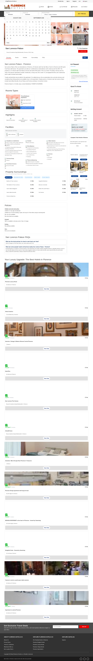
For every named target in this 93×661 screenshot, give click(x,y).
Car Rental (64, 6)
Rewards (75, 6)
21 (32, 32)
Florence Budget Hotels (39, 642)
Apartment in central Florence (13, 610)
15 (36, 30)
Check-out (25, 13)
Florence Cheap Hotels (38, 647)
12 (48, 27)
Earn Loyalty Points (8, 649)
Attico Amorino (9, 311)
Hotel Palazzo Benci (73, 172)
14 (32, 30)
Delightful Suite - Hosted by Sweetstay (15, 550)
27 (19, 35)
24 (10, 35)
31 (10, 38)
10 (42, 27)
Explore (64, 640)
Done (48, 42)
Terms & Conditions (9, 644)
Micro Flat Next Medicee (83, 172)
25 (13, 35)
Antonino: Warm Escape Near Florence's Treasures (18, 460)
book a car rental (80, 129)
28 (23, 35)
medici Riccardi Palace (14, 251)
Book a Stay (83, 51)
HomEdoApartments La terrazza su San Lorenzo (84, 155)
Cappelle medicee (56, 249)
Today (8, 42)
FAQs (43, 57)
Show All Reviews (83, 81)
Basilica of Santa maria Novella (39, 250)
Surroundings (34, 57)
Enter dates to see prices (27, 107)
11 (45, 27)
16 (39, 30)
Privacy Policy (7, 642)
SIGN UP (84, 626)
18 (45, 30)
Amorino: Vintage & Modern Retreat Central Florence (19, 341)
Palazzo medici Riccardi (25, 251)
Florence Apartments (38, 649)
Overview (8, 57)
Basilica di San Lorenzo (17, 250)
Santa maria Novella (51, 250)
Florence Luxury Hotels (38, 644)
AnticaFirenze (8, 430)
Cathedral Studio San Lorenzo (74, 189)
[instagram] (88, 659)
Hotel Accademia (74, 155)
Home (42, 6)
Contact (85, 6)
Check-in (8, 13)
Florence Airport (77, 115)
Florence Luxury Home (11, 281)
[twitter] (84, 659)
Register (74, 1)
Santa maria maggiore (27, 250)
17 (42, 30)
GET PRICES (82, 14)
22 (26, 32)
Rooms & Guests (45, 13)
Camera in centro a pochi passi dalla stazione (17, 580)
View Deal (74, 159)
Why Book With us (8, 647)
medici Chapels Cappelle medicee (44, 249)
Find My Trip (60, 1)
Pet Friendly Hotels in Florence (40, 640)
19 (48, 30)
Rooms (17, 57)
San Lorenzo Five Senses (11, 401)
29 (26, 35)
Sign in (67, 1)
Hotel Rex (7, 371)
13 (29, 30)
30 (7, 38)
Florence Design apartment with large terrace (17, 490)
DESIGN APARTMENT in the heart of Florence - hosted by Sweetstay (23, 520)
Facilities (25, 57)
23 (7, 35)
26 (16, 35)
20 (29, 32)
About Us (6, 640)
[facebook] (81, 659)
